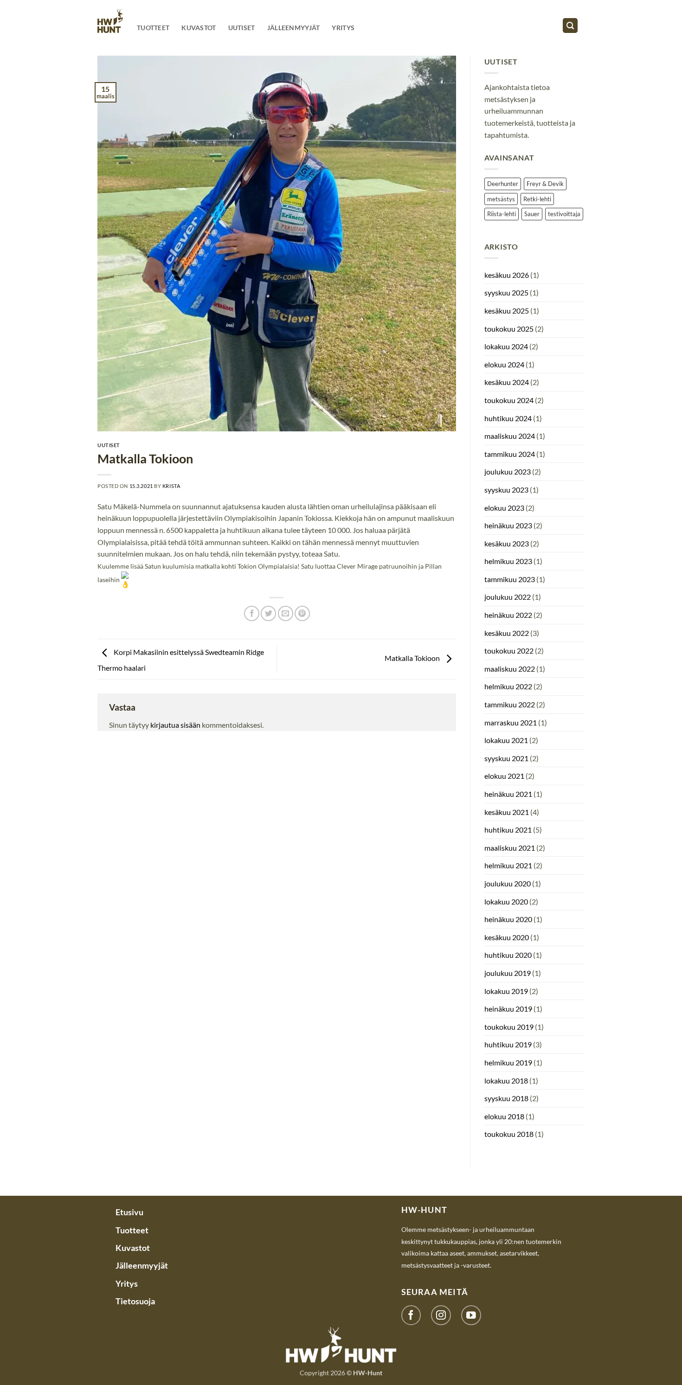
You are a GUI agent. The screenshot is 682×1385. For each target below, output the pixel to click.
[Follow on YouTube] (471, 1315)
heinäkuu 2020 (508, 919)
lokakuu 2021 (506, 740)
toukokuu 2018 (509, 1133)
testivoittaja (564, 214)
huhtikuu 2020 (508, 954)
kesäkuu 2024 (506, 382)
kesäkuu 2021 (506, 812)
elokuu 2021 (504, 775)
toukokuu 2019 (509, 1026)
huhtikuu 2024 (508, 418)
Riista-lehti (501, 214)
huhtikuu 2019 (508, 1044)
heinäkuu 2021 (508, 793)
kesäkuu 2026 (506, 274)
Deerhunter (502, 183)
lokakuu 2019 (506, 991)
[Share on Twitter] (268, 613)
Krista (171, 486)
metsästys (501, 199)
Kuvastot (198, 28)
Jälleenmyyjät (293, 28)
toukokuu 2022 (509, 650)
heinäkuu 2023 (508, 525)
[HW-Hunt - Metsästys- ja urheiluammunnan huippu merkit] (110, 20)
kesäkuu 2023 (506, 543)
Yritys (343, 28)
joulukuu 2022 (507, 596)
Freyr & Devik (545, 183)
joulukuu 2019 (507, 972)
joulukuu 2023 (507, 471)
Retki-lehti (537, 199)
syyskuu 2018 (506, 1098)
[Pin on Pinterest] (302, 613)
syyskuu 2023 (506, 489)
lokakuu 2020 (506, 901)
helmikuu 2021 (508, 865)
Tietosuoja (135, 1301)
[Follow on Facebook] (411, 1315)
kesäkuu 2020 (506, 937)
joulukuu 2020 (507, 883)
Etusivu (129, 1212)
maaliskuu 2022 (509, 668)
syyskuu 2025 (506, 292)
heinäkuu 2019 (508, 1008)
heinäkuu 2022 (508, 614)
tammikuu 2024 (509, 453)
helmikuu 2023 (508, 561)
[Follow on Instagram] (441, 1315)
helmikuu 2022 (508, 686)
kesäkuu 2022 (506, 632)
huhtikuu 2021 (508, 829)
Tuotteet (153, 28)
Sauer (532, 214)
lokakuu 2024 (506, 346)
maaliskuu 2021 (509, 847)
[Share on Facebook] (251, 613)
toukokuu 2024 (509, 400)
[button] (570, 25)
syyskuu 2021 (506, 758)
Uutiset (241, 28)
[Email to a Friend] (285, 613)
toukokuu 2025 (509, 328)
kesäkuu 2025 (506, 310)
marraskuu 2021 (510, 722)
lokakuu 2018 (506, 1080)
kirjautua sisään (175, 724)
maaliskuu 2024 (509, 435)
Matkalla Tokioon (413, 658)
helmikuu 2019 (508, 1062)
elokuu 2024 (504, 364)
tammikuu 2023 (509, 579)
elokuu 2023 (504, 507)
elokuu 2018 (504, 1116)
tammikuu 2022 (509, 704)
